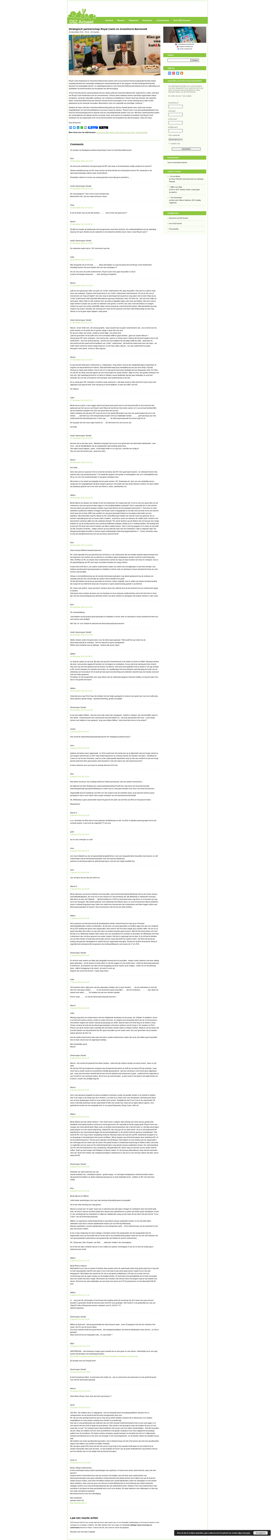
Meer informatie (244, 1533)
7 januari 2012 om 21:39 (79, 955)
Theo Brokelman (176, 197)
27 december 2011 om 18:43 (81, 360)
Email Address (173, 103)
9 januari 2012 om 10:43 (79, 1090)
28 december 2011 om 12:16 (81, 462)
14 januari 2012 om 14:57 (80, 1346)
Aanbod (109, 20)
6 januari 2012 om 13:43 (79, 777)
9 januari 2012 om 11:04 (79, 1117)
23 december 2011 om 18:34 (81, 224)
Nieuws (120, 20)
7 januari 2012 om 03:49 (79, 873)
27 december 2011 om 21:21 (81, 400)
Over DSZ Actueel (181, 20)
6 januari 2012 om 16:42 (79, 834)
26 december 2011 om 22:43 (81, 260)
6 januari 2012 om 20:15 (79, 851)
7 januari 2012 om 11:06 (79, 918)
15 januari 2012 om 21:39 (80, 1391)
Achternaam (172, 119)
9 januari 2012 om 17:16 (79, 1295)
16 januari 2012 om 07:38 (80, 1463)
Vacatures (147, 20)
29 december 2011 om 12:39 (81, 710)
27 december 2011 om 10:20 (81, 286)
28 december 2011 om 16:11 (81, 656)
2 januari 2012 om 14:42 (79, 748)
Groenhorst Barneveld (105, 132)
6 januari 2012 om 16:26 (79, 815)
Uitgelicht (133, 20)
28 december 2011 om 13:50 (81, 498)
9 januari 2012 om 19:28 (79, 1319)
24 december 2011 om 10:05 (81, 243)
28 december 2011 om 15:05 (81, 607)
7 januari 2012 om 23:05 (79, 982)
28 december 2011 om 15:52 (81, 635)
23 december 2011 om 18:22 (81, 208)
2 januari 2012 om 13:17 (79, 732)
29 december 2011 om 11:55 (81, 691)
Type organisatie (174, 135)
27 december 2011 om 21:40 (81, 438)
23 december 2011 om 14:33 (81, 161)
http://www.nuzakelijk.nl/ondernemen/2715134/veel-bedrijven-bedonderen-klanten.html (104, 1356)
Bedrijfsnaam (173, 127)
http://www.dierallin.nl (78, 1503)
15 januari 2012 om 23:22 (80, 1408)
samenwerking (141, 132)
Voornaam (172, 111)
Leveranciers (162, 20)
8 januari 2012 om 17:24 (79, 1058)
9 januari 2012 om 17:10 (79, 1261)
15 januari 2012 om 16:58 (80, 1372)
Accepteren (260, 1533)
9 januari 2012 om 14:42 (79, 1191)
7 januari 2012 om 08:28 (79, 889)
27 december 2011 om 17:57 (81, 323)
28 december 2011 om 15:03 (81, 545)
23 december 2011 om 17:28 (81, 189)
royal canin (130, 132)
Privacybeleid (173, 229)
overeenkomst (119, 132)
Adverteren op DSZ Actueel (178, 218)
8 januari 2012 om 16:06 (79, 1008)
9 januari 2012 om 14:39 (79, 1167)
